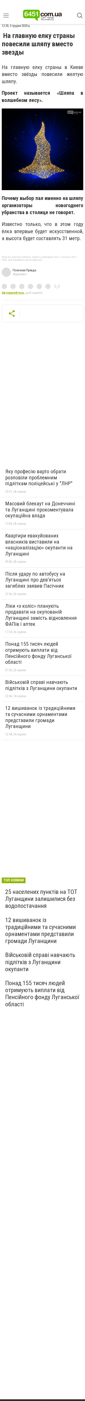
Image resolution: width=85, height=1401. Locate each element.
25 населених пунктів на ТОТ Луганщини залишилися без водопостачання (41, 898)
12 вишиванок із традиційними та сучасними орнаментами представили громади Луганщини (40, 717)
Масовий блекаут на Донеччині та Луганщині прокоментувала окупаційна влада (40, 510)
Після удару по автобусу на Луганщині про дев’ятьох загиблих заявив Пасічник (35, 580)
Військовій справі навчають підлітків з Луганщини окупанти (41, 685)
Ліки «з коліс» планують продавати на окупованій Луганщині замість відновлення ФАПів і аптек (41, 615)
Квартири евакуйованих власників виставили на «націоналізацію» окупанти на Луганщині (39, 545)
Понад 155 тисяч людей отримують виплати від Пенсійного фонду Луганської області (38, 653)
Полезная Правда (24, 270)
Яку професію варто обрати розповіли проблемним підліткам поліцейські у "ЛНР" (38, 477)
